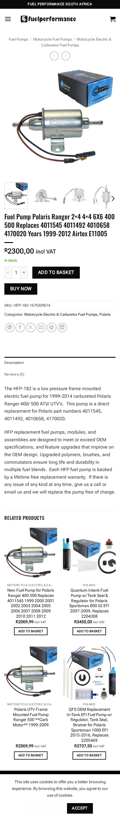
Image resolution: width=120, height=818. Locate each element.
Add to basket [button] (30, 631)
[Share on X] (31, 327)
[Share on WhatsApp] (10, 327)
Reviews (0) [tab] (14, 374)
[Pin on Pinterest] (52, 327)
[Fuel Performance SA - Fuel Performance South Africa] (48, 19)
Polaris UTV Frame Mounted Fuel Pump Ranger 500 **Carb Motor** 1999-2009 (31, 717)
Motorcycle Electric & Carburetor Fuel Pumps (60, 314)
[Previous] (14, 122)
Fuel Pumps (18, 39)
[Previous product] (65, 55)
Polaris (104, 314)
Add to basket (56, 272)
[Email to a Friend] (41, 327)
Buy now (21, 288)
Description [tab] (14, 362)
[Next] (106, 122)
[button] (7, 19)
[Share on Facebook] (20, 327)
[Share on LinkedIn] (62, 327)
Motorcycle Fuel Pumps (52, 39)
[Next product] (54, 55)
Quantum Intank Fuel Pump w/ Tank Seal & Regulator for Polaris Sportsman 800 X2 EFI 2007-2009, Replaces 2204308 (89, 603)
